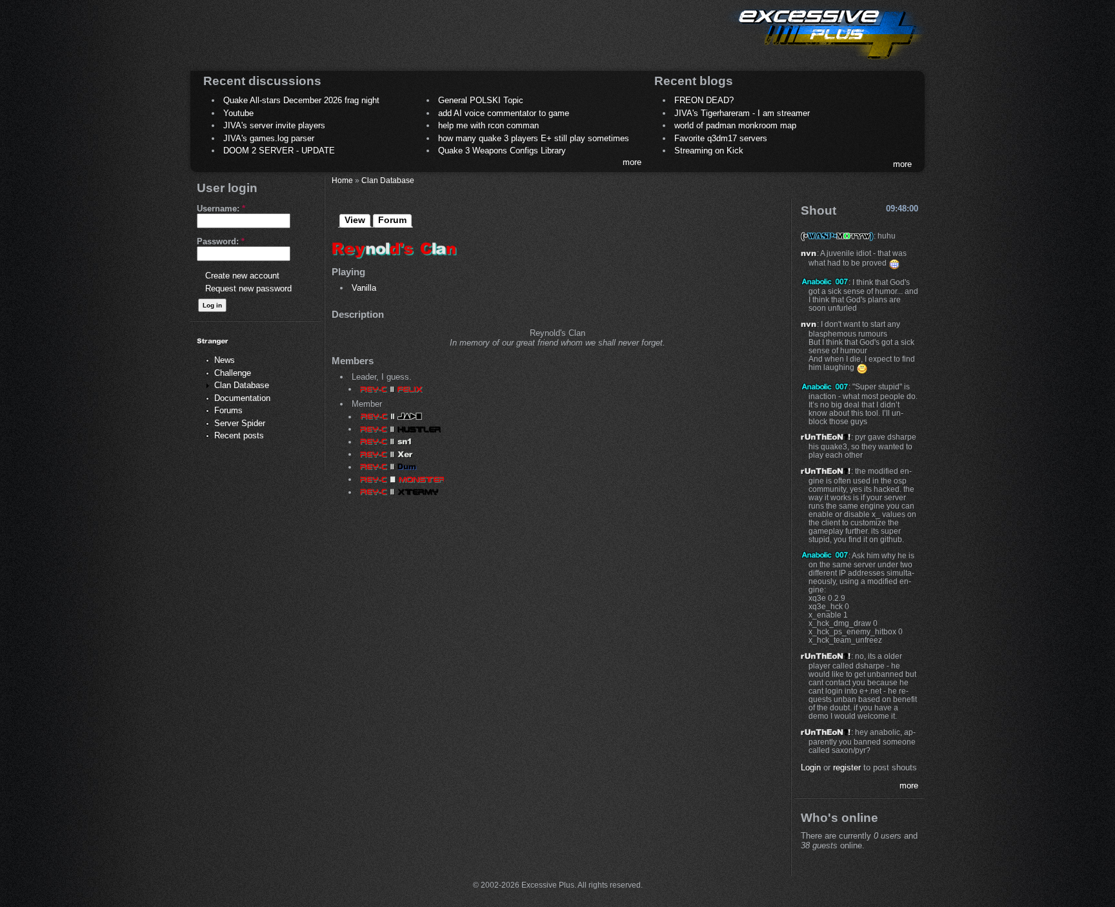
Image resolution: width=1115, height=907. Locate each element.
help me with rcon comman (488, 125)
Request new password (248, 288)
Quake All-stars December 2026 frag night (301, 100)
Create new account (242, 275)
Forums (228, 410)
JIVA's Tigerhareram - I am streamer (742, 113)
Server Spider (239, 423)
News (224, 360)
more (632, 162)
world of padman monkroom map (735, 125)
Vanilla (364, 288)
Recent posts (239, 435)
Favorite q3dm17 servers (720, 138)
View (355, 220)
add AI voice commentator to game (503, 113)
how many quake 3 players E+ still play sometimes (533, 138)
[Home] (826, 61)
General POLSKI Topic (480, 100)
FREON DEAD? (704, 100)
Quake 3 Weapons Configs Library (502, 150)
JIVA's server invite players (274, 125)
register (847, 767)
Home (342, 180)
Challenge (232, 373)
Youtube (238, 113)
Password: (221, 241)
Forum (392, 220)
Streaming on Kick (708, 150)
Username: (221, 208)
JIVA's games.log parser (268, 138)
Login (811, 767)
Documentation (242, 398)
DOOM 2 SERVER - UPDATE (279, 150)
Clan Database (241, 385)
